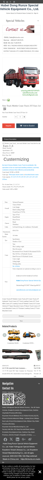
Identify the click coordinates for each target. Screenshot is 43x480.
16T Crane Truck (31, 299)
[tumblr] (3, 1)
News (24, 13)
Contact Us (29, 13)
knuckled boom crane (32, 174)
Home (8, 13)
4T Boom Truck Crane (30, 306)
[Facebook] (7, 1)
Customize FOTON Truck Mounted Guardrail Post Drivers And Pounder (29, 343)
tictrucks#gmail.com (35, 290)
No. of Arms (16, 266)
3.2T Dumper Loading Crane (25, 308)
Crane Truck (6, 299)
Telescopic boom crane (16, 174)
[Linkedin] (14, 1)
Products (19, 13)
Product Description (10, 139)
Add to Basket (29, 126)
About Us (13, 13)
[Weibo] (30, 439)
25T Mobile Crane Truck (17, 299)
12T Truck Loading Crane (25, 301)
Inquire (8, 126)
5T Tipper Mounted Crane (15, 306)
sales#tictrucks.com (22, 290)
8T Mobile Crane (27, 303)
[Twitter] (10, 1)
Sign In (36, 13)
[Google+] (23, 439)
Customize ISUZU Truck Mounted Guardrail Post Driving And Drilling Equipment (13, 343)
